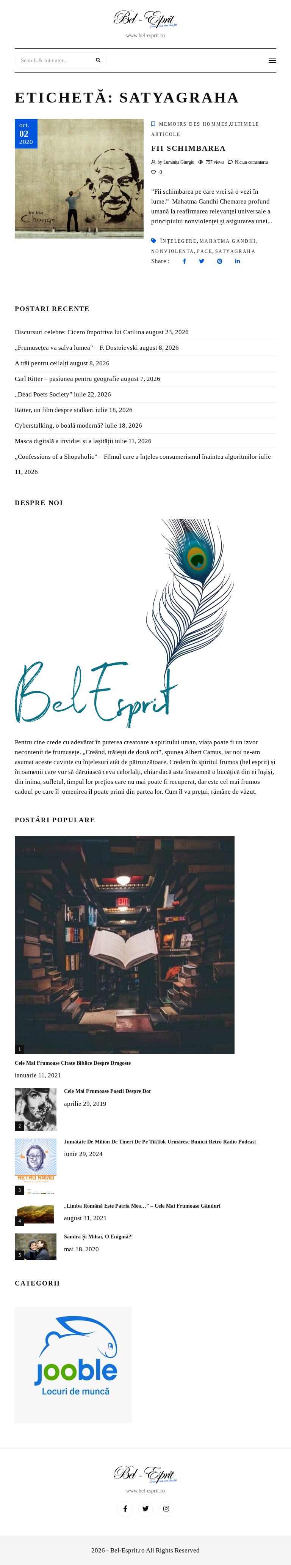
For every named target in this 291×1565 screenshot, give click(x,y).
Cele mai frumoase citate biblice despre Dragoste (73, 1063)
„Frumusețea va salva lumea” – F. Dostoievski (76, 347)
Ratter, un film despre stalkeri (54, 410)
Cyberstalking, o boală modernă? (59, 425)
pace (204, 251)
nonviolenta (172, 251)
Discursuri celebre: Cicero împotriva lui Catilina (79, 332)
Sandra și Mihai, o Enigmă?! (98, 1237)
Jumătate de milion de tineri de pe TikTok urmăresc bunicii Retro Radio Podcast (160, 1142)
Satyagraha (235, 251)
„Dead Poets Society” (43, 394)
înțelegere (178, 241)
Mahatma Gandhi (228, 241)
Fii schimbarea (188, 148)
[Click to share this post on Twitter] (199, 262)
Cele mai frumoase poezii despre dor (107, 1091)
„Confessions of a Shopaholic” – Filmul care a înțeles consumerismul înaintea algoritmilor (136, 456)
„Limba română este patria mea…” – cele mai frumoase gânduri (142, 1206)
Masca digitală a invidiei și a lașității (64, 441)
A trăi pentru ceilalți (42, 363)
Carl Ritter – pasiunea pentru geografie (67, 378)
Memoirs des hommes (193, 124)
